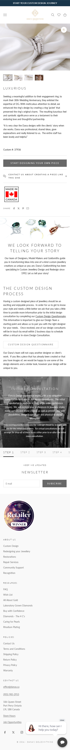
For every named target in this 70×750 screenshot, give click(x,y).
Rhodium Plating (11, 627)
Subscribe (54, 483)
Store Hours (9, 715)
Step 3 (41, 452)
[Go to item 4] (39, 77)
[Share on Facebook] (14, 208)
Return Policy (10, 659)
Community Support (13, 567)
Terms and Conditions (14, 648)
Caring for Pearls (11, 621)
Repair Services (10, 562)
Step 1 (8, 452)
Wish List (8, 594)
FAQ (5, 589)
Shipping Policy (10, 654)
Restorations (9, 556)
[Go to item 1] (7, 77)
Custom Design (11, 546)
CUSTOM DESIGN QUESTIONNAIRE (31, 344)
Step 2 (25, 452)
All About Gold (10, 600)
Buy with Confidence (13, 610)
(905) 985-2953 (11, 694)
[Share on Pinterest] (23, 208)
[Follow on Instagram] (21, 732)
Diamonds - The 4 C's (14, 616)
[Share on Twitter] (18, 208)
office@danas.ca (11, 686)
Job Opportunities (12, 722)
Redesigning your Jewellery (16, 551)
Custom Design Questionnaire (50, 316)
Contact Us (8, 643)
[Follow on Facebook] (5, 732)
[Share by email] (27, 208)
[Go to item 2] (18, 77)
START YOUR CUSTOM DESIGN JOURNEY (35, 3)
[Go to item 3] (28, 77)
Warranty (8, 670)
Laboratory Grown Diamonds (18, 605)
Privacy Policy (10, 665)
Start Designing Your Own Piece (35, 163)
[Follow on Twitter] (13, 732)
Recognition (9, 573)
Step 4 (57, 452)
